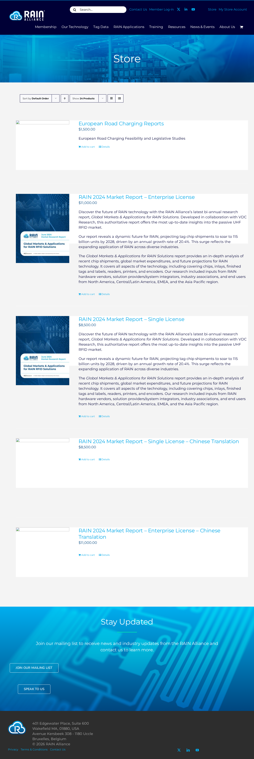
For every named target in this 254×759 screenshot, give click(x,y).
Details (106, 146)
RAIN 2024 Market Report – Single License (131, 319)
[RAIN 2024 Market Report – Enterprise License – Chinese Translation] (42, 562)
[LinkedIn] (188, 750)
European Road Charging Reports (121, 123)
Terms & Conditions (34, 749)
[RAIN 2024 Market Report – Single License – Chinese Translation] (42, 472)
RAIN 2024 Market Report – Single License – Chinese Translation (159, 441)
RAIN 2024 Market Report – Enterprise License (137, 197)
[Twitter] (179, 750)
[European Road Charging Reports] (42, 147)
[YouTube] (197, 750)
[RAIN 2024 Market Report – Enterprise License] (42, 228)
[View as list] (119, 98)
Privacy (13, 749)
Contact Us (57, 749)
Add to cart (88, 146)
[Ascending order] (64, 98)
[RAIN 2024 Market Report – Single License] (42, 350)
